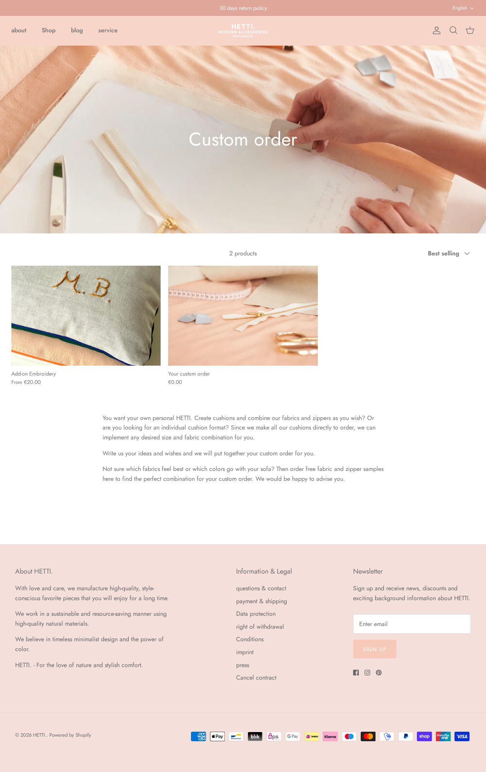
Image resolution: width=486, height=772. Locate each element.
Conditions (250, 639)
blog (77, 30)
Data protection (256, 613)
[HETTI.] (243, 31)
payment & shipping (261, 601)
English (460, 7)
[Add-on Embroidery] (86, 315)
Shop (48, 30)
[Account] (435, 30)
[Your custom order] (242, 315)
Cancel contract (256, 677)
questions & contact (261, 588)
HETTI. (39, 735)
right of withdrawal (260, 626)
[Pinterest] (379, 672)
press (242, 665)
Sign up (375, 649)
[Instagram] (367, 672)
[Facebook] (356, 672)
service (108, 30)
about (18, 30)
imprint (245, 652)
